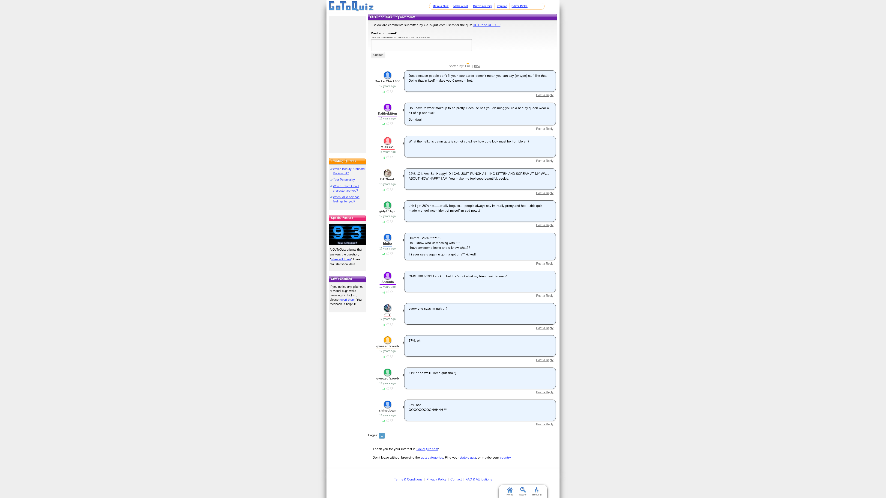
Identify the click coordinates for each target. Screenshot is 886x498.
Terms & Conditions (408, 479)
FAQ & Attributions (479, 479)
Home (509, 494)
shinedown (387, 410)
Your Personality (344, 179)
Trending (537, 494)
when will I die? (341, 259)
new (477, 66)
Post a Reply (544, 95)
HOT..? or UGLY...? (486, 25)
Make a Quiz (441, 6)
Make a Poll (460, 6)
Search (523, 494)
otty (387, 314)
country (505, 457)
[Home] (351, 6)
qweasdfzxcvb (387, 346)
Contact (456, 479)
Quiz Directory (482, 6)
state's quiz (468, 457)
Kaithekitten (387, 113)
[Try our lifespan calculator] (347, 234)
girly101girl (387, 211)
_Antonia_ (388, 282)
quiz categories (432, 457)
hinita (387, 243)
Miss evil (388, 147)
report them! (347, 299)
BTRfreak (387, 179)
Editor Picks (519, 6)
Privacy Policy (436, 479)
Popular (502, 6)
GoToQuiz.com (427, 449)
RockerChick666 (387, 81)
